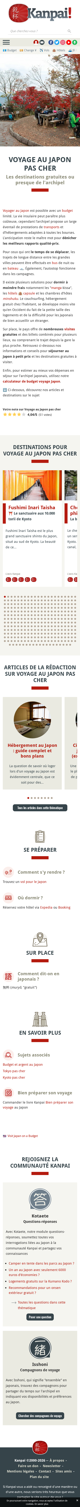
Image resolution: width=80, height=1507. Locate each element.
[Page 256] (48, 637)
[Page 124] (48, 615)
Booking (64, 907)
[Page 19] (65, 597)
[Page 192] (55, 626)
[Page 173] (65, 623)
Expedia (46, 907)
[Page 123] (45, 615)
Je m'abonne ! (60, 15)
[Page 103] (52, 611)
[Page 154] (75, 619)
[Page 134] (8, 619)
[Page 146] (48, 619)
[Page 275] (38, 641)
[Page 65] (72, 604)
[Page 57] (45, 604)
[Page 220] (75, 630)
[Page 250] (28, 637)
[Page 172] (62, 623)
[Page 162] (28, 623)
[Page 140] (28, 619)
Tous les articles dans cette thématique (40, 808)
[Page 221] (5, 634)
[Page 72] (22, 608)
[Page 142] (35, 619)
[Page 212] (48, 630)
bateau (13, 268)
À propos (57, 1460)
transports (51, 227)
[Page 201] (11, 630)
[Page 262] (68, 637)
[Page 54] (35, 604)
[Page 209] (38, 630)
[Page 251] (32, 637)
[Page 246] (15, 637)
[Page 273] (32, 641)
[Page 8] (28, 597)
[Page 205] (25, 630)
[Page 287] (10, 645)
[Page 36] (48, 600)
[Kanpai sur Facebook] (50, 42)
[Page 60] (55, 604)
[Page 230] (35, 634)
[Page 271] (25, 641)
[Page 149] (58, 619)
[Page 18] (62, 597)
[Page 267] (11, 641)
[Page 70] (15, 608)
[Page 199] (5, 630)
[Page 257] (52, 637)
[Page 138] (22, 619)
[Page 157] (11, 623)
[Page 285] (72, 641)
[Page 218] (68, 630)
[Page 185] (32, 626)
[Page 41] (65, 600)
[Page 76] (35, 608)
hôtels (12, 293)
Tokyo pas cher (14, 1071)
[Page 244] (8, 637)
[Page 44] (75, 600)
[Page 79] (45, 608)
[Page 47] (11, 604)
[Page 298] (47, 645)
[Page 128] (62, 615)
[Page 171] (58, 623)
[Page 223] (11, 634)
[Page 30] (28, 600)
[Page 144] (42, 619)
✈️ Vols (44, 50)
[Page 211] (45, 630)
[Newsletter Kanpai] (41, 42)
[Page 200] (8, 630)
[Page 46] (8, 604)
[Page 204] (22, 630)
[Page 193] (58, 626)
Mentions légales (20, 1471)
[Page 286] (75, 641)
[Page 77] (38, 608)
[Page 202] (15, 630)
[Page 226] (22, 634)
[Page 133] (5, 619)
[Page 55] (38, 604)
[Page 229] (32, 634)
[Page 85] (65, 608)
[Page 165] (38, 623)
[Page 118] (28, 615)
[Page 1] (5, 597)
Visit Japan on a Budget (23, 1136)
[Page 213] (52, 630)
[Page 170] (55, 623)
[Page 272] (28, 641)
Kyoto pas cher (14, 1077)
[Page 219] (72, 630)
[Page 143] (38, 619)
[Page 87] (72, 608)
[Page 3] (11, 597)
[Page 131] (72, 615)
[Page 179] (11, 626)
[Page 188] (42, 626)
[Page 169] (52, 623)
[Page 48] (15, 604)
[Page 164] (35, 623)
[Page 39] (58, 600)
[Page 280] (55, 641)
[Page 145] (45, 619)
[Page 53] (32, 604)
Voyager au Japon (16, 210)
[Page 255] (45, 637)
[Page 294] (33, 645)
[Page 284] (68, 641)
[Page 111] (5, 615)
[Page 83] (58, 608)
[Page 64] (68, 604)
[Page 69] (11, 608)
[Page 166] (42, 623)
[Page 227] (25, 634)
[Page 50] (22, 604)
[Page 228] (28, 634)
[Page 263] (72, 637)
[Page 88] (75, 608)
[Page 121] (38, 615)
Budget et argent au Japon (23, 1064)
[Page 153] (72, 619)
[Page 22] (75, 597)
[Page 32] (35, 600)
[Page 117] (25, 615)
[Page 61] (58, 604)
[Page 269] (18, 641)
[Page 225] (18, 634)
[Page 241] (72, 634)
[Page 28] (22, 600)
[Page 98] (35, 611)
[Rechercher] (69, 31)
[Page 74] (28, 608)
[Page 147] (52, 619)
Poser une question (40, 1317)
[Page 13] (45, 597)
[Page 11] (38, 597)
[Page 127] (58, 615)
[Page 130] (68, 615)
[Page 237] (58, 634)
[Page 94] (22, 611)
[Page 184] (28, 626)
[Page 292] (27, 645)
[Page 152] (68, 619)
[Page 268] (15, 641)
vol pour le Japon (33, 881)
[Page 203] (18, 630)
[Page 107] (65, 611)
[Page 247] (18, 637)
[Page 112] (8, 615)
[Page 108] (68, 611)
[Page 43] (72, 600)
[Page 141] (32, 619)
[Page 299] (50, 645)
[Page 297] (43, 645)
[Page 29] (25, 600)
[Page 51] (25, 604)
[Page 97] (32, 611)
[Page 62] (62, 604)
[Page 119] (32, 615)
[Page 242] (75, 634)
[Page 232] (42, 634)
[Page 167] (45, 623)
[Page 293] (30, 645)
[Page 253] (38, 637)
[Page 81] (52, 608)
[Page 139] (25, 619)
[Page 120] (35, 615)
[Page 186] (35, 626)
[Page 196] (68, 626)
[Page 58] (48, 604)
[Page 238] (62, 634)
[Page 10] (35, 597)
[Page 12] (42, 597)
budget (67, 210)
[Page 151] (65, 619)
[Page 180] (15, 626)
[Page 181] (18, 626)
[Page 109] (72, 611)
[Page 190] (48, 626)
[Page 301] (57, 645)
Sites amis (63, 1471)
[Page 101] (45, 611)
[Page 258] (55, 637)
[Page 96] (28, 611)
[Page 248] (22, 637)
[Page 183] (25, 626)
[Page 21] (72, 597)
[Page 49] (18, 604)
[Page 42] (68, 600)
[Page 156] (8, 623)
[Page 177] (5, 626)
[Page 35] (45, 600)
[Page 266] (8, 641)
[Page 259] (58, 637)
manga (56, 287)
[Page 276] (42, 641)
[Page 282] (62, 641)
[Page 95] (25, 611)
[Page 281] (58, 641)
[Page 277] (45, 641)
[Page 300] (53, 645)
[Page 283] (65, 641)
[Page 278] (48, 641)
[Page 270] (22, 641)
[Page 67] (5, 608)
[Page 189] (45, 626)
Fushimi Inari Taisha (31, 507)
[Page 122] (42, 615)
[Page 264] (75, 637)
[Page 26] (15, 600)
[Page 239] (65, 634)
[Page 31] (32, 600)
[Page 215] (58, 630)
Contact (45, 1471)
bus (54, 263)
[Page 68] (8, 608)
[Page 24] (8, 600)
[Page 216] (62, 630)
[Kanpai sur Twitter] (56, 42)
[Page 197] (72, 626)
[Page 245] (11, 637)
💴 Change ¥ (28, 50)
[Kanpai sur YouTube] (68, 42)
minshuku (10, 298)
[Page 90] (8, 611)
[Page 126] (55, 615)
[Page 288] (13, 645)
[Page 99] (38, 611)
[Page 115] (18, 615)
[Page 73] (25, 608)
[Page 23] (5, 600)
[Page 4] (15, 597)
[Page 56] (42, 604)
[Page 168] (48, 623)
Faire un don (28, 1466)
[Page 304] (67, 645)
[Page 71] (18, 608)
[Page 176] (75, 623)
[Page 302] (60, 645)
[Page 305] (70, 645)
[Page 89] (5, 611)
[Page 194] (62, 626)
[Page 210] (42, 630)
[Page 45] (5, 604)
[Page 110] (75, 611)
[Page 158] (15, 623)
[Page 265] (5, 641)
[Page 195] (65, 626)
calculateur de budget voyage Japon (31, 381)
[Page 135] (11, 619)
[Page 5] (18, 597)
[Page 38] (55, 600)
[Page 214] (55, 630)
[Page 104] (55, 611)
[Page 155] (5, 623)
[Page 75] (32, 608)
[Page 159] (18, 623)
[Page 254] (42, 637)
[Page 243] (5, 637)
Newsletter (52, 1466)
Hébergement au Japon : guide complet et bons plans (32, 751)
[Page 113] (11, 615)
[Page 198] (75, 626)
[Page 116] (22, 615)
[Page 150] (62, 619)
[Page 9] (32, 597)
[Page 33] (38, 600)
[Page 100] (42, 611)
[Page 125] (52, 615)
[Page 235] (52, 634)
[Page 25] (11, 600)
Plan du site (39, 1477)
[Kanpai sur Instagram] (62, 42)
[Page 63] (65, 604)
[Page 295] (37, 645)
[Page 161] (25, 623)
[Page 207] (32, 630)
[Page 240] (68, 634)
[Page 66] (75, 604)
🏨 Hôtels (58, 50)
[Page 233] (45, 634)
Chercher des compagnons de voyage (40, 1416)
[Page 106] (62, 611)
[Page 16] (55, 597)
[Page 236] (55, 634)
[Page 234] (48, 634)
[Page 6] (22, 597)
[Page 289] (16, 645)
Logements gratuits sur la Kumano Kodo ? (40, 1281)
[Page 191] (52, 626)
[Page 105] (58, 611)
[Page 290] (20, 645)
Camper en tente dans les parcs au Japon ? (41, 1263)
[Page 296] (40, 645)
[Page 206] (28, 630)
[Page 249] (25, 637)
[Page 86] (68, 608)
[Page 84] (62, 608)
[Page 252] (35, 637)
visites (69, 329)
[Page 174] (68, 623)
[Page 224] (15, 634)
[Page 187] (38, 626)
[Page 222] (8, 634)
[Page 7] (25, 597)
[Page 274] (35, 641)
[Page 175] (72, 623)
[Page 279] (52, 641)
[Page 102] (48, 611)
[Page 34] (42, 600)
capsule (29, 293)
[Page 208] (35, 630)
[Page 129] (65, 615)
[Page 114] (15, 615)
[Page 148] (55, 619)
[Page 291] (23, 645)
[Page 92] (15, 611)
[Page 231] (38, 634)
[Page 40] (62, 600)
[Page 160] (22, 623)
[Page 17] (58, 597)
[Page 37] (52, 600)
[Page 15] (52, 597)
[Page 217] (65, 630)
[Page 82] (55, 608)
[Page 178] (8, 626)
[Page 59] (52, 604)
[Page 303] (63, 645)
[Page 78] (42, 608)
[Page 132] (75, 615)
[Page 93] (18, 611)
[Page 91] (11, 611)
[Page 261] (65, 637)
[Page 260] (62, 637)
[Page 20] (68, 597)
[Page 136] (15, 619)
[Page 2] (8, 597)
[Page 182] (22, 626)
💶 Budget (10, 50)
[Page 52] (28, 604)
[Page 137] (18, 619)
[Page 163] (32, 623)
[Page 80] (48, 608)
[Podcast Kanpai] (74, 42)
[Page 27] (18, 600)
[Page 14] (48, 597)
